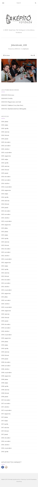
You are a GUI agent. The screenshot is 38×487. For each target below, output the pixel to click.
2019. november (6, 328)
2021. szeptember (6, 290)
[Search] (35, 3)
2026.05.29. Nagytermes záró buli (11, 102)
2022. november (6, 252)
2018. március (5, 389)
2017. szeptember (6, 410)
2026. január (4, 139)
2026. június (4, 121)
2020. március (5, 314)
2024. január (4, 207)
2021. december (5, 279)
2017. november (5, 403)
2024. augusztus (6, 190)
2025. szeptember (6, 152)
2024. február (5, 204)
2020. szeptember (6, 307)
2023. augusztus (6, 224)
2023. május (4, 235)
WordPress (19, 481)
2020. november (6, 300)
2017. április (4, 424)
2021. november (5, 283)
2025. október (5, 149)
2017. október (5, 407)
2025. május (4, 159)
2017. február (5, 431)
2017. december (5, 400)
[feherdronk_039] (19, 70)
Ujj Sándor (26, 49)
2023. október (5, 218)
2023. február (5, 245)
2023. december (5, 211)
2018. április (4, 386)
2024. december (6, 176)
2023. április (4, 238)
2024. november (6, 180)
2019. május (4, 345)
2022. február (5, 276)
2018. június (4, 379)
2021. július (4, 297)
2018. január (4, 396)
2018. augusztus (6, 376)
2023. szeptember (6, 221)
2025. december (6, 142)
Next (32, 55)
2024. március (5, 200)
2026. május (4, 125)
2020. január (4, 321)
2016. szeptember (6, 448)
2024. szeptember (6, 187)
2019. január (4, 359)
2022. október (5, 255)
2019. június (4, 341)
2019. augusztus (6, 338)
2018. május (4, 383)
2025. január (4, 173)
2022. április (4, 269)
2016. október (5, 444)
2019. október (5, 331)
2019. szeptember (6, 334)
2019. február (5, 355)
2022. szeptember (6, 259)
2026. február (5, 135)
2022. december (5, 249)
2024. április (4, 197)
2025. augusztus (6, 156)
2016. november (6, 441)
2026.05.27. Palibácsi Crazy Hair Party (12, 105)
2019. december (5, 324)
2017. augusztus (5, 414)
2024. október (5, 183)
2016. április (4, 451)
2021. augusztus (6, 293)
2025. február (5, 169)
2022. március (5, 273)
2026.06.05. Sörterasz (7, 95)
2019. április (4, 348)
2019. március (5, 352)
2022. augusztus (6, 262)
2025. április (4, 163)
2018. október (5, 369)
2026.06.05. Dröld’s (7, 98)
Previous (7, 55)
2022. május (4, 266)
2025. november (6, 145)
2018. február (5, 393)
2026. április (4, 128)
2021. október (5, 286)
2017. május (4, 420)
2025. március (5, 166)
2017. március (5, 427)
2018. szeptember (6, 372)
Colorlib (28, 479)
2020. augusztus (6, 310)
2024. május (4, 194)
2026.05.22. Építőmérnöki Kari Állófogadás (13, 109)
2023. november (6, 214)
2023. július (4, 228)
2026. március (5, 132)
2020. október (5, 304)
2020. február (5, 317)
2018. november (6, 365)
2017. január (4, 434)
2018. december (5, 362)
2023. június (4, 231)
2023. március (5, 242)
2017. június (4, 417)
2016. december (5, 438)
